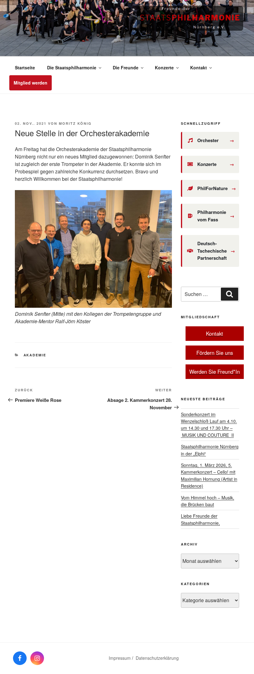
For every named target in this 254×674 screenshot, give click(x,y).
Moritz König (75, 123)
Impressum (120, 658)
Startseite (25, 67)
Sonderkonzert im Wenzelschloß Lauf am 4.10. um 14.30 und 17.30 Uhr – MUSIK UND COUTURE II (209, 424)
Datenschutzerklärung (157, 658)
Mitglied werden (30, 83)
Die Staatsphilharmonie (71, 67)
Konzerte (164, 67)
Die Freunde (125, 67)
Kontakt (198, 67)
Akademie (35, 355)
